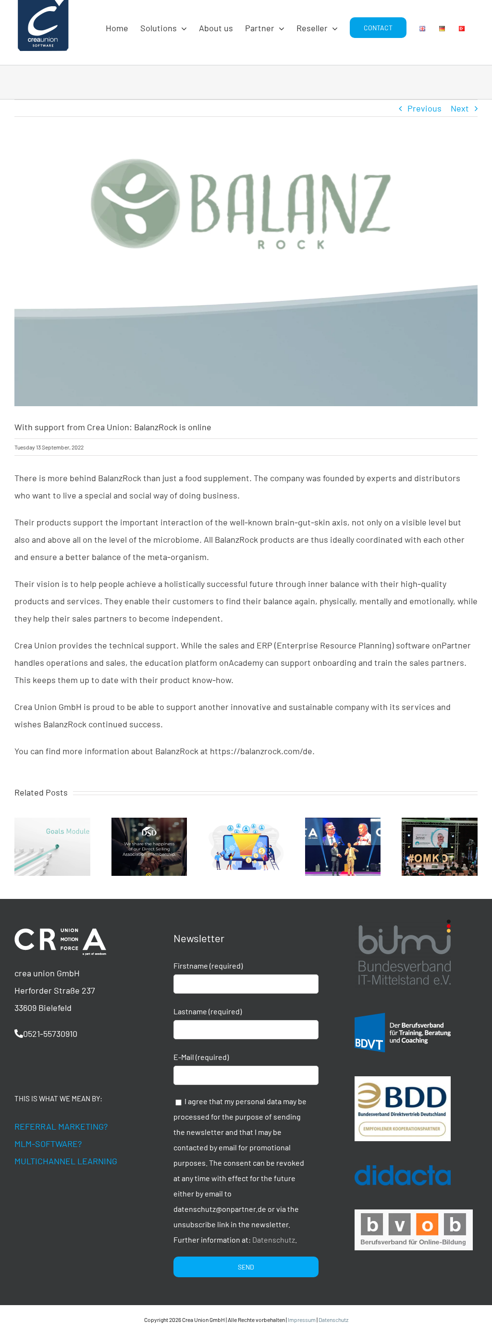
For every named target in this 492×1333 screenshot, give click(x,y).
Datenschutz (273, 1239)
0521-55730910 (50, 1033)
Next (460, 108)
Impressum (302, 1319)
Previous (424, 108)
